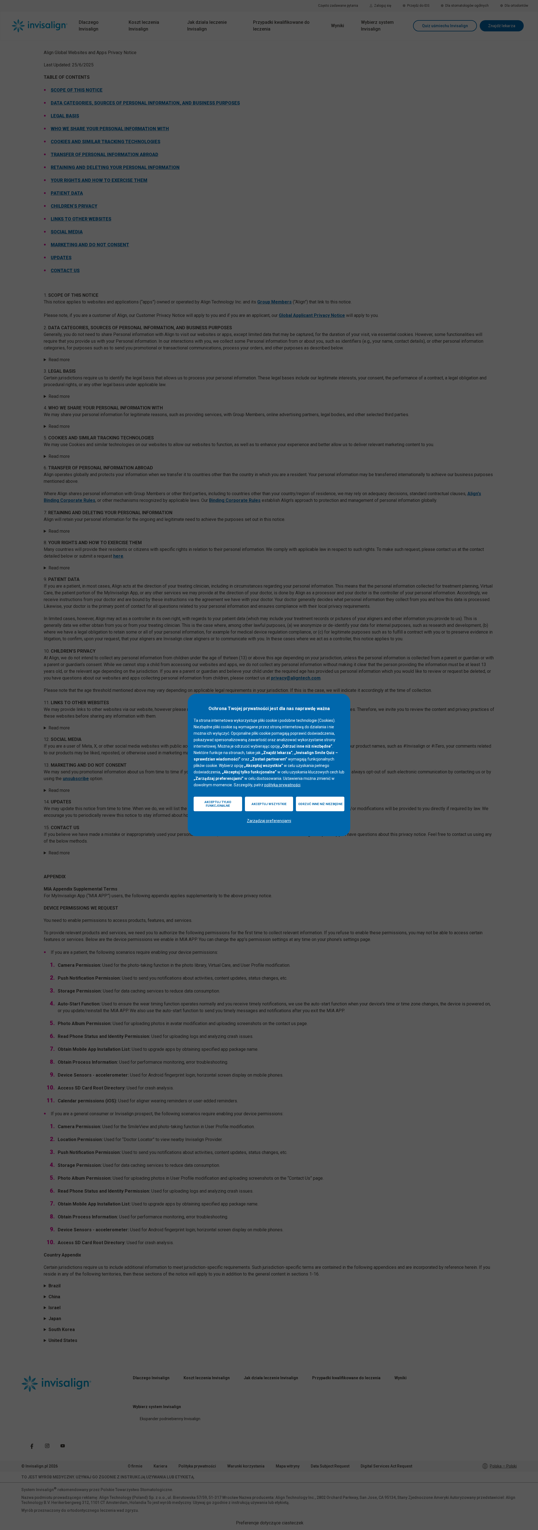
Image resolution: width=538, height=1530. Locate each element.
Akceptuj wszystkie (269, 804)
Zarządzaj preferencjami (269, 821)
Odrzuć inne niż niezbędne (320, 804)
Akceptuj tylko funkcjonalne (218, 804)
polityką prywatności (282, 785)
